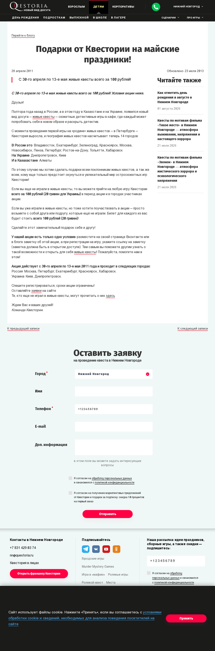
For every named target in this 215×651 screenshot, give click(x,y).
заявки (36, 291)
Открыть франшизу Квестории (38, 573)
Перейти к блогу (23, 35)
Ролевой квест (92, 582)
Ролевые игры (118, 574)
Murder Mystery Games (98, 566)
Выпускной (79, 18)
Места (110, 582)
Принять (186, 618)
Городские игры (93, 558)
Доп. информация (51, 444)
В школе (100, 18)
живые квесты (44, 117)
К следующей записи (193, 328)
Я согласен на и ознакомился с (104, 480)
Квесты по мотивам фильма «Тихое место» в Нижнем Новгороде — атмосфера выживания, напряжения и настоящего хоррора (179, 129)
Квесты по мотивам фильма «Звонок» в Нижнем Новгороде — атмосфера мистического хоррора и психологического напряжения (179, 169)
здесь (110, 296)
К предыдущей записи (23, 328)
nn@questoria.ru (21, 555)
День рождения (25, 18)
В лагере (118, 18)
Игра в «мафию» (93, 574)
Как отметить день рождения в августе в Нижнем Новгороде (174, 97)
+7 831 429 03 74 (23, 548)
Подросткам (54, 18)
